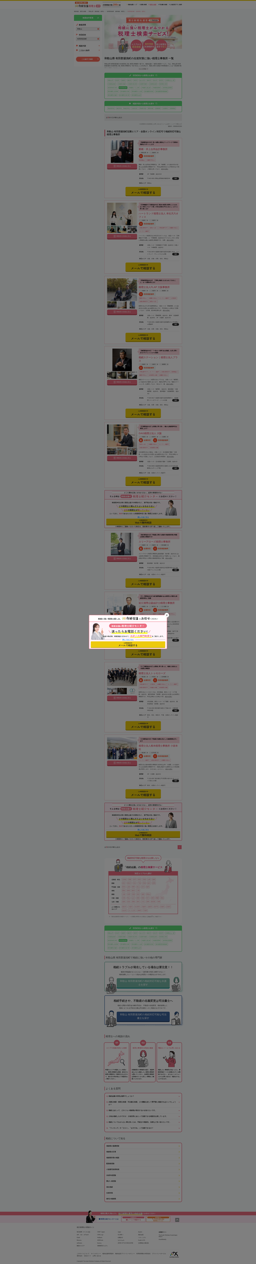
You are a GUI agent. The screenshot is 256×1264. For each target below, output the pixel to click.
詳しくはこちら (128, 639)
